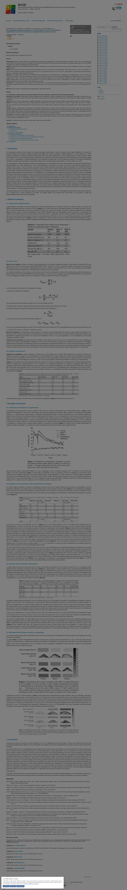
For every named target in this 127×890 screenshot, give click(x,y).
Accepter (6, 886)
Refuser (13, 886)
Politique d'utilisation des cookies (30, 883)
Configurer (20, 886)
